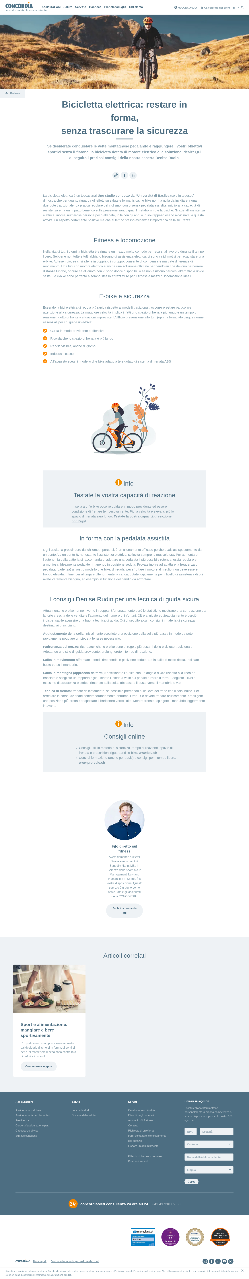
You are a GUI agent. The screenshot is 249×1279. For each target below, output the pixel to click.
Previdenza (22, 1120)
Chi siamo (136, 7)
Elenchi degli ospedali (141, 1115)
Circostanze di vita (26, 1130)
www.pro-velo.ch (92, 762)
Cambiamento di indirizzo (143, 1110)
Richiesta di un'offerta (141, 1130)
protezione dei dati (61, 1275)
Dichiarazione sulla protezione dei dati (75, 1261)
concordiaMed (80, 1110)
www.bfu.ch (148, 753)
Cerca (191, 1181)
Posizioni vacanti (138, 1161)
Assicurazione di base (28, 1110)
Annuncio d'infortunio (140, 1120)
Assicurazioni (51, 7)
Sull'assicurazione (26, 1135)
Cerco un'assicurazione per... (32, 1125)
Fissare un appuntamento (143, 1145)
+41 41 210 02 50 (166, 1204)
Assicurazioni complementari (32, 1115)
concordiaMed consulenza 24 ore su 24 (114, 1204)
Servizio (80, 7)
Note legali (39, 1261)
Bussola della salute (84, 1115)
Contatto (133, 1125)
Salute (67, 7)
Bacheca (95, 7)
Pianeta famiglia (115, 7)
